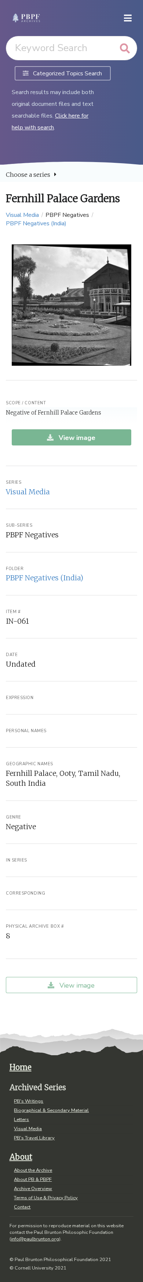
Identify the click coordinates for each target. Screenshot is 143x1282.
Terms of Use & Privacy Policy (46, 1198)
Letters (21, 1119)
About (21, 1157)
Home (21, 1067)
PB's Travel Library (34, 1137)
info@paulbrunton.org (35, 1239)
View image (76, 437)
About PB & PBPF (33, 1179)
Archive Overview (33, 1188)
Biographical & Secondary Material (51, 1110)
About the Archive (33, 1171)
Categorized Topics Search (67, 73)
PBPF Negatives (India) (36, 223)
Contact (22, 1207)
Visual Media (22, 215)
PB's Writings (28, 1101)
